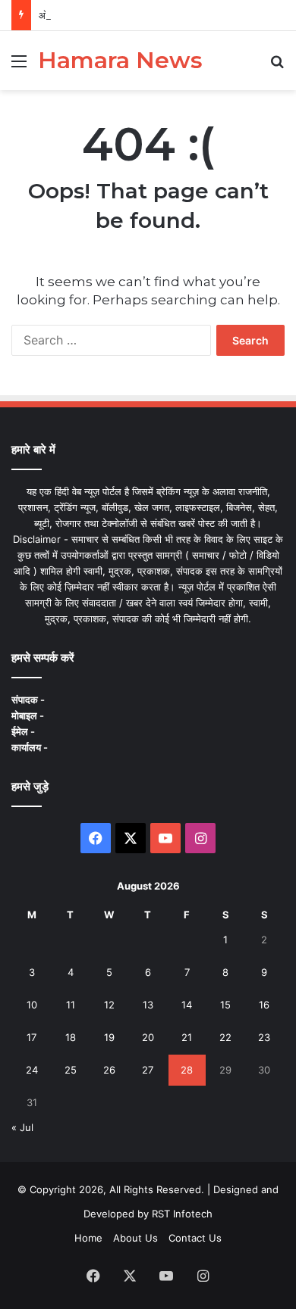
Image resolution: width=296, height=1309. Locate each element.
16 (264, 1005)
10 (32, 1005)
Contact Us (195, 1238)
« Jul (22, 1127)
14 (186, 1005)
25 (71, 1070)
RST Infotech (181, 1214)
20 (148, 1037)
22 (225, 1037)
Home (88, 1238)
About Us (135, 1238)
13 (148, 1005)
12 (109, 1005)
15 (225, 1005)
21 (186, 1037)
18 (70, 1037)
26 (109, 1070)
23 (264, 1037)
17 (31, 1037)
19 (109, 1037)
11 (70, 1005)
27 (147, 1070)
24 (32, 1070)
